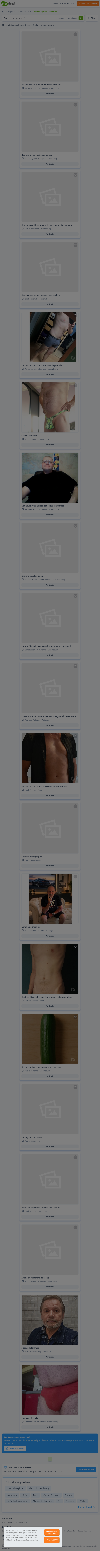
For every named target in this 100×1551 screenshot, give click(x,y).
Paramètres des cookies (52, 1540)
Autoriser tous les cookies (51, 1532)
